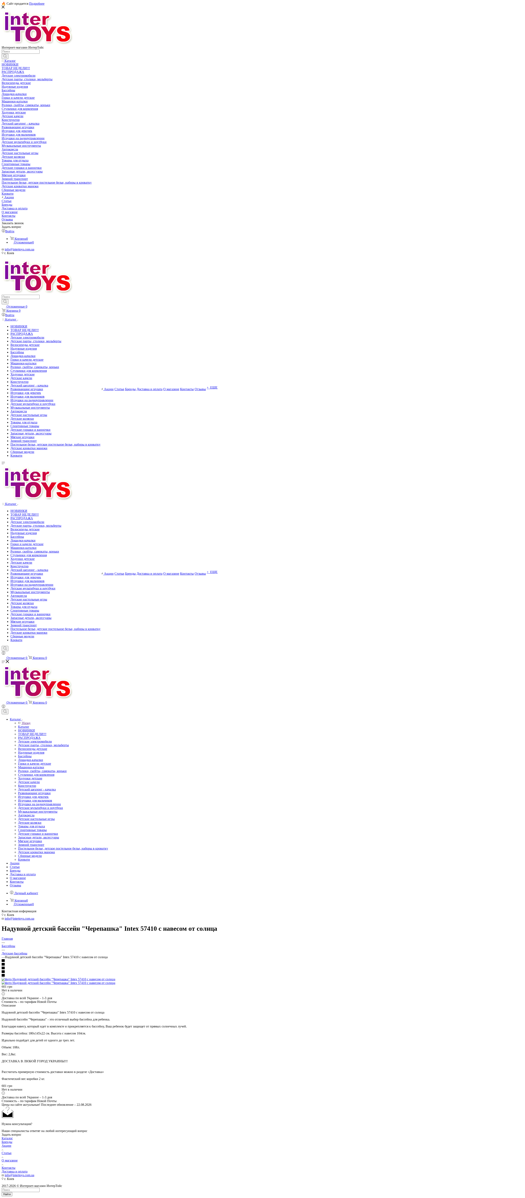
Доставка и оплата (14, 1171)
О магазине (10, 1160)
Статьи (6, 1153)
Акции (6, 1145)
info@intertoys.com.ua (19, 249)
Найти (7, 1194)
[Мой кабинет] (3, 653)
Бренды (7, 1142)
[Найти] (5, 56)
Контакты (8, 1168)
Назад (26, 723)
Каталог (23, 726)
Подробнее (37, 3)
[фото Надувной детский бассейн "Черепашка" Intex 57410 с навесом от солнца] (58, 979)
